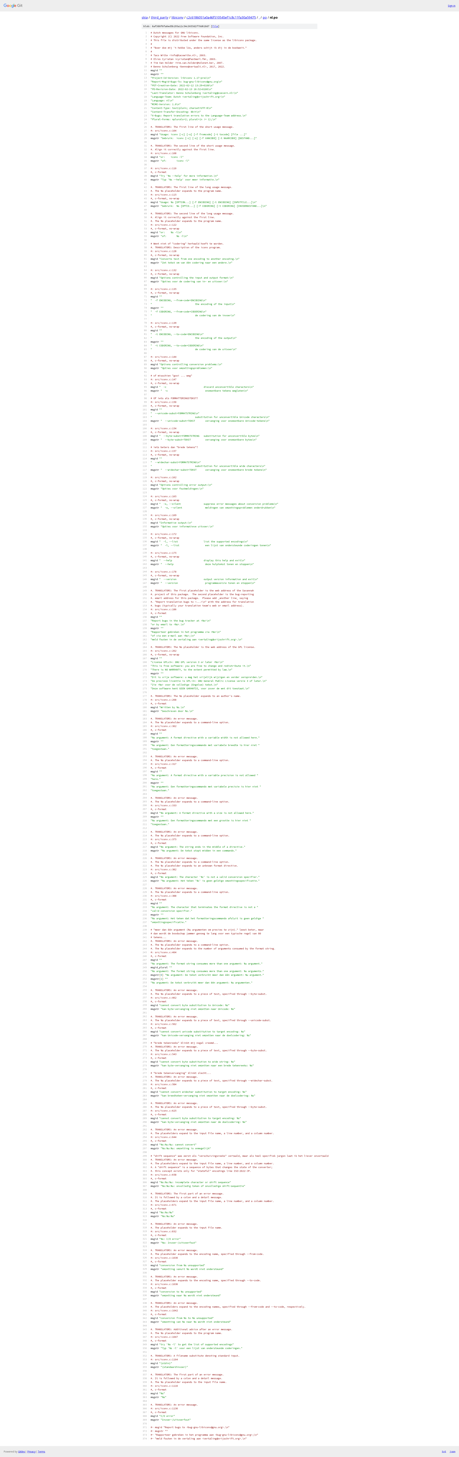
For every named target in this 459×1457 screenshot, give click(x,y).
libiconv (177, 17)
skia (145, 17)
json (452, 1451)
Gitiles (21, 1451)
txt (444, 1451)
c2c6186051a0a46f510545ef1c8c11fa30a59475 (221, 17)
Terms (41, 1451)
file (215, 26)
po (265, 17)
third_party (159, 17)
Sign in (451, 5)
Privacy (31, 1451)
